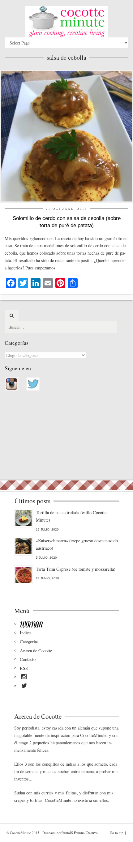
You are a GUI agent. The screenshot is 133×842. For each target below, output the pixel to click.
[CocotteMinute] (66, 21)
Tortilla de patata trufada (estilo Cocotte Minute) (71, 516)
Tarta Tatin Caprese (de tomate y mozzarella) (75, 569)
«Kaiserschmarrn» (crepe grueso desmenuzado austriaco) (77, 544)
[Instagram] (24, 677)
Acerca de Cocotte (36, 651)
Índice (25, 633)
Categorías (29, 642)
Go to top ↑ (118, 832)
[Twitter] (24, 686)
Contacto (28, 659)
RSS (24, 668)
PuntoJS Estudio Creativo (80, 832)
